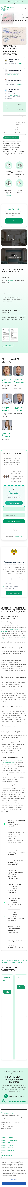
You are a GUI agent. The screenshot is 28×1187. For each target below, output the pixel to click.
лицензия (11, 280)
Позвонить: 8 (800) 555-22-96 (16, 1101)
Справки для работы (7, 1150)
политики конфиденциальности (14, 534)
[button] (7, 345)
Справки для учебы (7, 1147)
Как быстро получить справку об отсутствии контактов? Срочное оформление (16, 874)
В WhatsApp (15, 503)
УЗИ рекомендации (7, 1155)
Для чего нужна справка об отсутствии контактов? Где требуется (14, 888)
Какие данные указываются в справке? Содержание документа (14, 931)
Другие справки (6, 1152)
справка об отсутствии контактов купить (13, 960)
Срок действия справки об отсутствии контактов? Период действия (16, 916)
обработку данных (19, 536)
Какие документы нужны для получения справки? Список (15, 944)
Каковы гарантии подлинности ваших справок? (16, 852)
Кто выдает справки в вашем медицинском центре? (16, 824)
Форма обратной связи (16, 1096)
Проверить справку (14, 593)
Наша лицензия (8, 194)
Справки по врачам (7, 1137)
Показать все (5, 964)
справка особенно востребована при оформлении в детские (14, 639)
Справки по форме (7, 1145)
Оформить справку (13, 221)
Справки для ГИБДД (7, 1142)
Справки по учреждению (9, 1140)
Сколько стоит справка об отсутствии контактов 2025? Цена (15, 902)
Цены (2, 1158)
